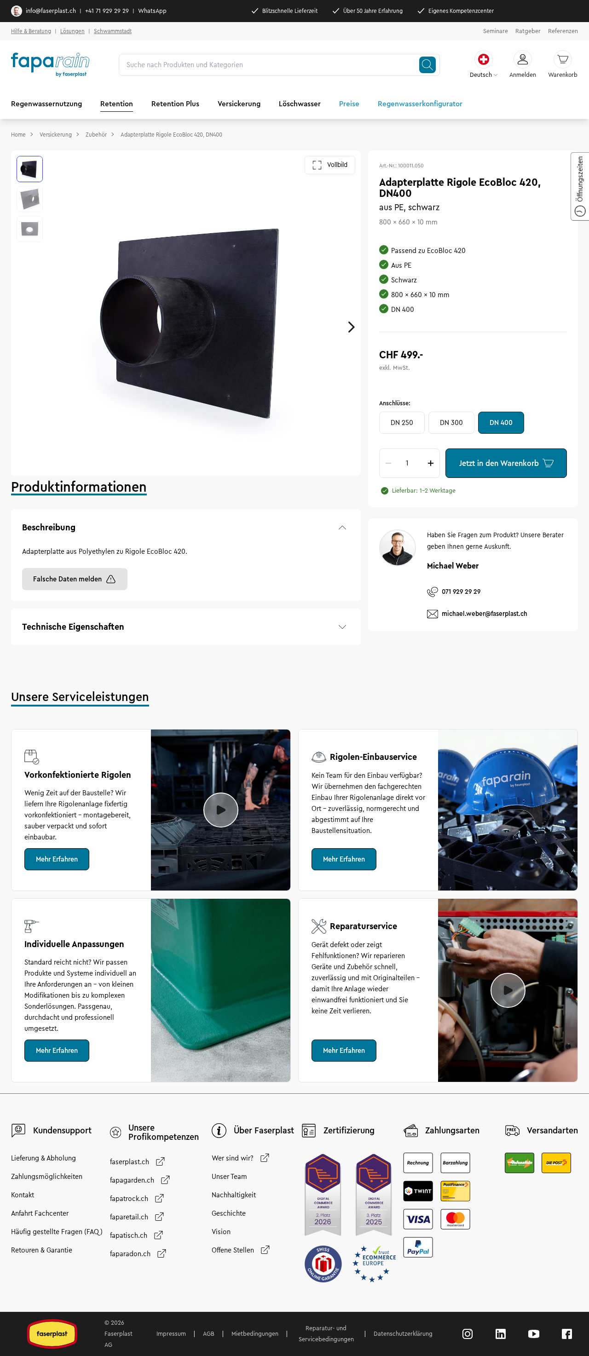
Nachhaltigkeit (234, 1195)
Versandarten (552, 1130)
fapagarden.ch (132, 1180)
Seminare (495, 31)
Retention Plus (175, 104)
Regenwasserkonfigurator (420, 104)
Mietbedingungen (254, 1334)
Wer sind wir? (233, 1158)
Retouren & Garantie (41, 1250)
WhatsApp (152, 11)
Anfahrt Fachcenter (40, 1213)
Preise (349, 104)
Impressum (171, 1334)
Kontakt (22, 1195)
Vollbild (337, 164)
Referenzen (563, 31)
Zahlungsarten (452, 1130)
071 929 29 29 (461, 591)
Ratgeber (528, 31)
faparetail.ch (129, 1217)
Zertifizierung (349, 1130)
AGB (208, 1334)
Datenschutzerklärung (403, 1334)
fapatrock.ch (129, 1198)
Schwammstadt (113, 31)
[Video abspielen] (220, 810)
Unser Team (229, 1176)
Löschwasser (300, 104)
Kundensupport (62, 1130)
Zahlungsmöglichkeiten (46, 1176)
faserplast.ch (129, 1162)
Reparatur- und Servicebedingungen (326, 1334)
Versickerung (239, 104)
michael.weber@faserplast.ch (484, 613)
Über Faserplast (264, 1130)
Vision (221, 1231)
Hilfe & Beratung (31, 31)
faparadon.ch (130, 1254)
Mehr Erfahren (57, 859)
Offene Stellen (233, 1250)
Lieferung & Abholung (43, 1158)
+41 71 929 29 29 (107, 11)
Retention (116, 104)
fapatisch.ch (128, 1235)
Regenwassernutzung (46, 104)
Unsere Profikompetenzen (163, 1132)
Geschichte (229, 1213)
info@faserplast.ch (51, 11)
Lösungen (72, 31)
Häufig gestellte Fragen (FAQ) (57, 1231)
